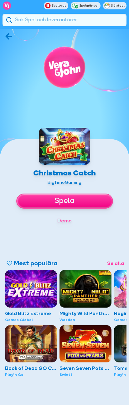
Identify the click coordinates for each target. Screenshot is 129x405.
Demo (64, 221)
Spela (64, 201)
